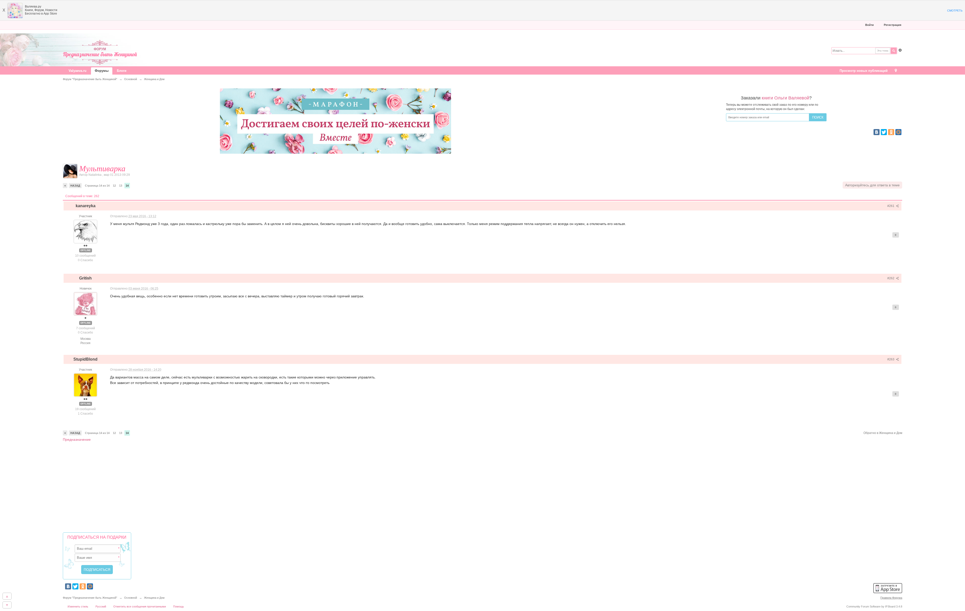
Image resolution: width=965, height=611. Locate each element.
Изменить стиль (78, 606)
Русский (100, 606)
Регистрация (892, 24)
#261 (891, 206)
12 (114, 185)
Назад (75, 185)
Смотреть (954, 10)
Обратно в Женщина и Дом (882, 433)
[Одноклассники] (891, 132)
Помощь (178, 606)
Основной (130, 597)
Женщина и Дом (154, 597)
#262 (891, 278)
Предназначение (77, 439)
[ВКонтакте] (877, 132)
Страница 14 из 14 (97, 185)
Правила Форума (891, 597)
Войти (869, 24)
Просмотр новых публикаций (864, 71)
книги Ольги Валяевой (785, 97)
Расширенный (900, 50)
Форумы (102, 71)
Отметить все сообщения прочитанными (139, 606)
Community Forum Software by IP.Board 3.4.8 (874, 606)
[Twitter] (884, 132)
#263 (891, 359)
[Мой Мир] (898, 132)
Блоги (121, 71)
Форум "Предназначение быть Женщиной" (90, 597)
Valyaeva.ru (77, 71)
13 (120, 185)
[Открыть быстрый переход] (895, 71)
